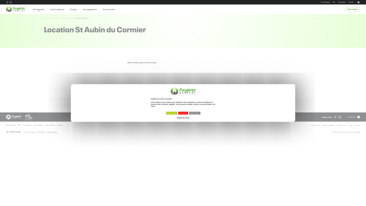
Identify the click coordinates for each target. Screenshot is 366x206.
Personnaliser (194, 113)
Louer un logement (57, 9)
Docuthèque (342, 2)
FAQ (334, 2)
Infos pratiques (325, 2)
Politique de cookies (183, 118)
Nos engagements (90, 9)
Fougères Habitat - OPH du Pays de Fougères (15, 9)
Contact (351, 2)
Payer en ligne (353, 9)
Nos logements (38, 9)
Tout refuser (183, 113)
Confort (358, 2)
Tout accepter (171, 113)
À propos (73, 9)
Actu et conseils (109, 9)
